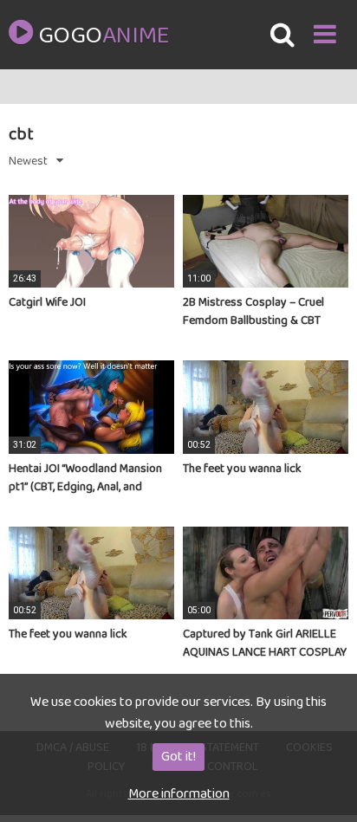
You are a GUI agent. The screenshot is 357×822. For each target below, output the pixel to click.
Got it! (178, 756)
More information (179, 794)
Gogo (103, 36)
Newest (28, 161)
